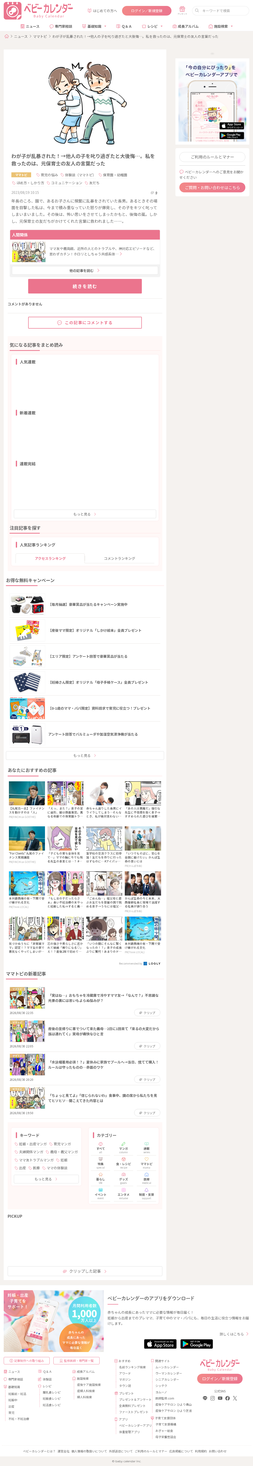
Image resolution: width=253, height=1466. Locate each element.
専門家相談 (63, 26)
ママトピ (40, 36)
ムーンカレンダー (167, 1367)
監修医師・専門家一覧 (79, 1360)
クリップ (149, 1013)
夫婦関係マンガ (31, 1151)
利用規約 (201, 1451)
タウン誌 (125, 1385)
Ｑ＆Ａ (127, 26)
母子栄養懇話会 (165, 1437)
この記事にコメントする (89, 322)
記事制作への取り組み (29, 1360)
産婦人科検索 (86, 1391)
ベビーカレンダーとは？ (39, 1451)
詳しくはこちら (232, 1333)
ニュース (33, 26)
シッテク (161, 1385)
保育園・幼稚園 (115, 174)
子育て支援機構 (165, 1424)
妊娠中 (12, 1400)
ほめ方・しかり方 (30, 182)
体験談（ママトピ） (80, 174)
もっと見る (82, 514)
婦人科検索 (84, 1397)
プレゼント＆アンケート (133, 1399)
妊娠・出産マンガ (33, 1143)
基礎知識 (94, 26)
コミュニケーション (66, 182)
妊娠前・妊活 (17, 1394)
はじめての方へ (105, 10)
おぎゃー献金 (164, 1430)
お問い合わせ (218, 1451)
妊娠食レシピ (52, 1398)
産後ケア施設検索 (89, 1384)
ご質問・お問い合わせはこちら (212, 187)
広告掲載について (181, 1451)
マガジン (125, 1379)
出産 (22, 1167)
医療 (36, 1167)
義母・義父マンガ (64, 1151)
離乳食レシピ (52, 1392)
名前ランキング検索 (132, 1367)
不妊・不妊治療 (18, 1419)
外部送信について (121, 1451)
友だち (94, 182)
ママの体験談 (57, 1167)
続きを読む (85, 286)
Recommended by (131, 963)
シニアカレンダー (167, 1379)
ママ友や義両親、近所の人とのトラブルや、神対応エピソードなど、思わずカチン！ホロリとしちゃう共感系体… (102, 251)
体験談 (47, 1379)
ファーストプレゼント (133, 1412)
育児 (11, 1412)
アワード (125, 1373)
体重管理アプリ (129, 1432)
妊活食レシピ (52, 1405)
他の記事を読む (81, 270)
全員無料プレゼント (132, 1405)
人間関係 (20, 235)
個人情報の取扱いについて (89, 1451)
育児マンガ (62, 1143)
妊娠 (64, 1159)
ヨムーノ (161, 1392)
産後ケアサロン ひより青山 (169, 1404)
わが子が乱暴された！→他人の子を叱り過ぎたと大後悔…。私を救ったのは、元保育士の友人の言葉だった (135, 36)
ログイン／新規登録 (146, 10)
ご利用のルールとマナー (212, 157)
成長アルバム (188, 26)
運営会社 (63, 1451)
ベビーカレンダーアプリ (133, 1425)
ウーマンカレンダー (168, 1373)
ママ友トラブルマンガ (36, 1159)
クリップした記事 (85, 1271)
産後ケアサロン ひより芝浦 (169, 1410)
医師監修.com (164, 1398)
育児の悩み (49, 174)
